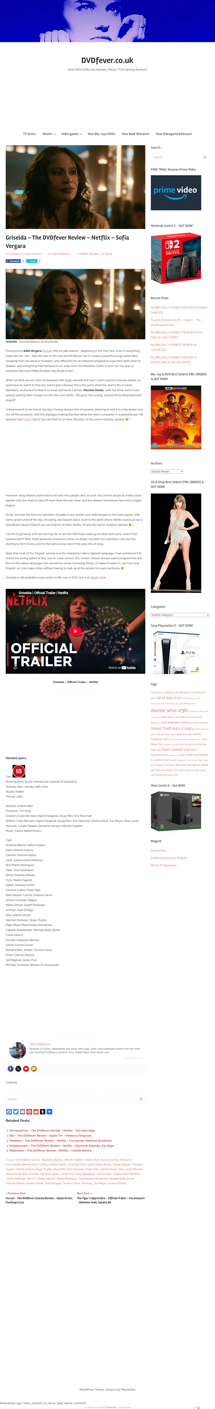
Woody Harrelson (166, 775)
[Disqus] (75, 1253)
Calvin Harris (188, 698)
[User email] (34, 1069)
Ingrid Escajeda (49, 1174)
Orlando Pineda (15, 1183)
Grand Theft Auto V (171, 728)
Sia (195, 760)
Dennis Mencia (25, 1169)
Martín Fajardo (46, 1178)
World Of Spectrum (164, 865)
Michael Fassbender (187, 744)
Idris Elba (168, 734)
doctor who (169, 710)
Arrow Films (159, 850)
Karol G (31, 1178)
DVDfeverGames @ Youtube (169, 858)
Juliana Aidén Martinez (127, 1174)
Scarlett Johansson (180, 760)
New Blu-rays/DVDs (101, 134)
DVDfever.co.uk (107, 60)
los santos (169, 744)
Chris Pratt (171, 703)
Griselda (34, 1174)
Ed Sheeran (174, 722)
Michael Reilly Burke (121, 1178)
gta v (156, 734)
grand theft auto (198, 722)
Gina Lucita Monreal (130, 1169)
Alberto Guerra (31, 1159)
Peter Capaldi (175, 749)
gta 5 (196, 729)
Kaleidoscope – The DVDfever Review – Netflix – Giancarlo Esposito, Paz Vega (61, 1145)
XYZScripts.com (124, 1407)
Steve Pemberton (167, 770)
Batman (172, 692)
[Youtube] (26, 1069)
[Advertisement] (107, 97)
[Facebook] (11, 1069)
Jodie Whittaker (191, 739)
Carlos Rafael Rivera (99, 1164)
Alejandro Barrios (52, 1159)
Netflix (84, 253)
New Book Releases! (135, 134)
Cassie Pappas (122, 1164)
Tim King (86, 1183)
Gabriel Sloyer (108, 1169)
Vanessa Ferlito (117, 1183)
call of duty (168, 698)
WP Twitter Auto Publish (94, 1407)
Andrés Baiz (92, 1159)
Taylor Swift (186, 770)
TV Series (29, 134)
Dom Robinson (61, 253)
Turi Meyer (100, 1183)
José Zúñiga (104, 1174)
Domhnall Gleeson (198, 711)
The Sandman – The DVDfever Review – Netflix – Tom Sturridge (52, 1130)
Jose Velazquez (85, 1174)
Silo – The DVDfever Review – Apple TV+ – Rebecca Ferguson (50, 1135)
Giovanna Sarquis (16, 1174)
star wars (184, 765)
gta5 (205, 729)
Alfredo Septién (73, 1159)
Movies (47, 134)
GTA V (28, 419)
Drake (165, 717)
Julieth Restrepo (16, 1178)
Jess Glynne (176, 739)
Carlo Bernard (76, 1164)
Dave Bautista (186, 703)
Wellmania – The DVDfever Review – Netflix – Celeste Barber (50, 1150)
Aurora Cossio (110, 1159)
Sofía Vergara (53, 1183)
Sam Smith (189, 755)
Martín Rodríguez (67, 1178)
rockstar (173, 755)
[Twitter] (18, 1069)
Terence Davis (71, 1183)
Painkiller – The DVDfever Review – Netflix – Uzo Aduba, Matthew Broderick (60, 1140)
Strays (47, 351)
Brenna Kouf (29, 1164)
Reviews (94, 253)
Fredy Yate (91, 1169)
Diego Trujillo (43, 1169)
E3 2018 (191, 717)
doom (155, 717)
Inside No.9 (183, 734)
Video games (70, 134)
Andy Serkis (158, 692)
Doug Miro (59, 1169)
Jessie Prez (67, 1174)
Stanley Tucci (165, 765)
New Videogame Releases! (174, 134)
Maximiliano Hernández (93, 1178)
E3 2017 (178, 717)
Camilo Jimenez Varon (52, 1164)
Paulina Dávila (35, 1183)
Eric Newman (76, 1169)
